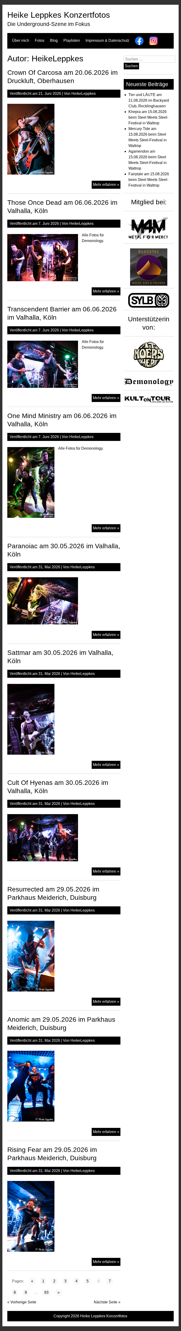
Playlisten (71, 40)
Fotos (39, 40)
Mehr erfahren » (106, 185)
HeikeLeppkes (83, 94)
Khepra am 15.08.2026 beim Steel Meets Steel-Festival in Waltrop (148, 117)
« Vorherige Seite (21, 1302)
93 (46, 1292)
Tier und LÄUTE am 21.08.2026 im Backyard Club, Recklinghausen (148, 100)
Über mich (20, 40)
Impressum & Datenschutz (107, 40)
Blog (54, 40)
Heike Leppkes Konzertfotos (58, 14)
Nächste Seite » (107, 1302)
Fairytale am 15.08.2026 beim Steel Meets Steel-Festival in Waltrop (148, 179)
